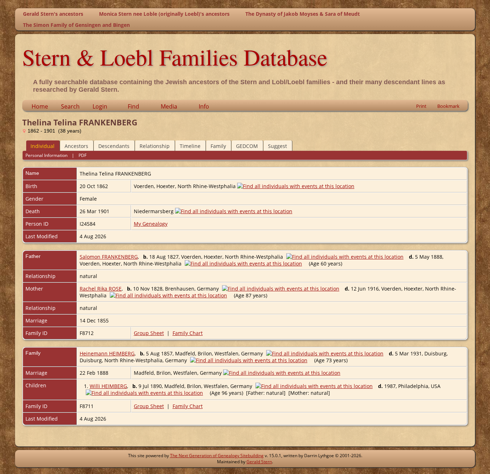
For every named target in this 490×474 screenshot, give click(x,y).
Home (40, 106)
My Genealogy (151, 223)
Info (204, 106)
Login (100, 106)
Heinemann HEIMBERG (107, 353)
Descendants (113, 146)
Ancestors (76, 146)
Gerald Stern (259, 462)
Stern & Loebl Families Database (174, 56)
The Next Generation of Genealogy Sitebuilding (217, 456)
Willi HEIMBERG (108, 386)
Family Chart (188, 333)
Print (421, 106)
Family (218, 146)
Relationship (155, 146)
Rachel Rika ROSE (101, 288)
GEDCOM (247, 146)
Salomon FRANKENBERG (109, 256)
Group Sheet (149, 333)
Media (169, 106)
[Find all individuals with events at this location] (295, 186)
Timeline (190, 146)
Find (133, 106)
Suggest (277, 146)
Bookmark (448, 106)
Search (70, 106)
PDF (82, 155)
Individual (42, 146)
